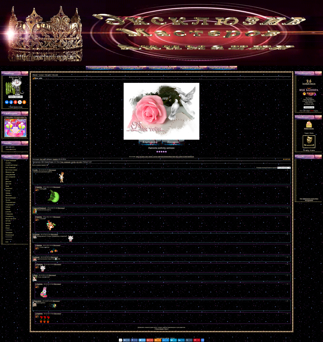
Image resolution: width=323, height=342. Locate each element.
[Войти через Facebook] (11, 102)
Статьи (41, 75)
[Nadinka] (39, 189)
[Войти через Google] (20, 102)
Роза (61, 162)
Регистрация (159, 329)
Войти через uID (15, 97)
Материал (52, 170)
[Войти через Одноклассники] (24, 102)
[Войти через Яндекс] (15, 102)
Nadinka (55, 159)
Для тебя (8, 147)
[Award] (173, 142)
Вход (166, 329)
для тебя (79, 162)
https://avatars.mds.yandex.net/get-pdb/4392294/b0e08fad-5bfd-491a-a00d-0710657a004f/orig (165, 156)
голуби (73, 162)
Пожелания (9, 149)
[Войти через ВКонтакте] (7, 102)
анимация (67, 162)
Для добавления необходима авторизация (309, 199)
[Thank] (150, 142)
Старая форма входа (15, 107)
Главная (34, 75)
